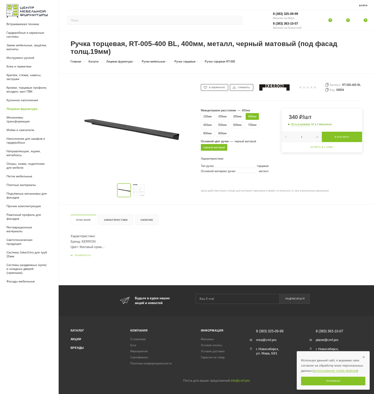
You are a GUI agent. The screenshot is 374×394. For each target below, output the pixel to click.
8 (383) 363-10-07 (287, 25)
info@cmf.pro (240, 380)
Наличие (147, 220)
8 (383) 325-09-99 (285, 16)
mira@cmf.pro (266, 340)
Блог (133, 345)
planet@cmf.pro (327, 340)
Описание (83, 220)
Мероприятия (139, 351)
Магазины (207, 339)
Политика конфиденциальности (151, 363)
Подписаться (295, 298)
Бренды (77, 347)
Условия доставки (212, 351)
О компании (138, 339)
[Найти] (236, 20)
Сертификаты (139, 357)
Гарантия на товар (213, 357)
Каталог (77, 330)
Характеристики (116, 220)
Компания (139, 330)
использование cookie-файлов (335, 370)
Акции (76, 339)
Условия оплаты (211, 345)
